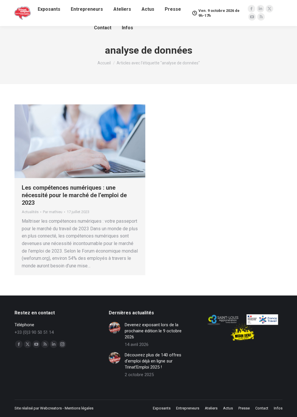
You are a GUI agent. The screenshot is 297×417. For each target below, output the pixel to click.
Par (52, 212)
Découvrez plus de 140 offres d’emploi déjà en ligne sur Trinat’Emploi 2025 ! (153, 361)
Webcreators (51, 408)
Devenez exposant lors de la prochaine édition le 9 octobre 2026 (153, 331)
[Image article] (114, 327)
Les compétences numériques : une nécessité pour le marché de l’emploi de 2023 (74, 195)
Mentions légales (79, 408)
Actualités (30, 212)
